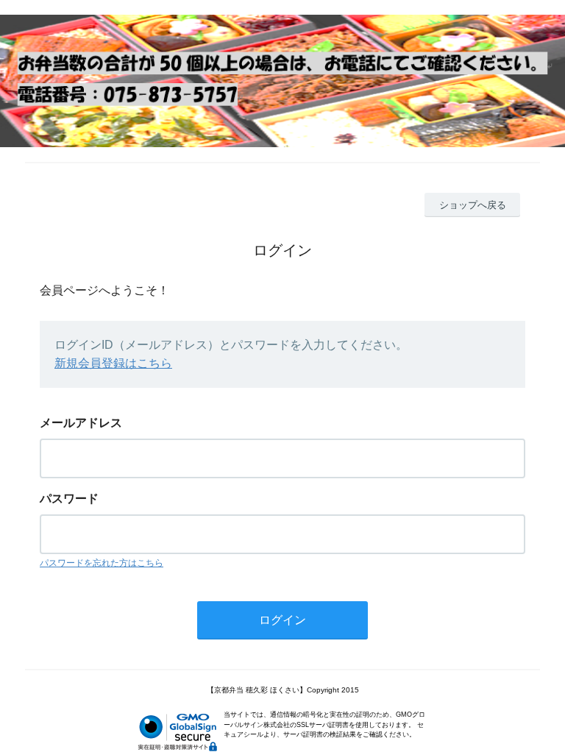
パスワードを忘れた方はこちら (101, 563)
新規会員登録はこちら (113, 363)
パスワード (69, 498)
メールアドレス (81, 423)
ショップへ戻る (472, 204)
